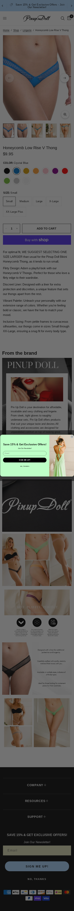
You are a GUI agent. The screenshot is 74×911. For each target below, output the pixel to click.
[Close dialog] (72, 436)
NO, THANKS (24, 466)
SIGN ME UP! (24, 460)
